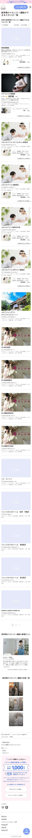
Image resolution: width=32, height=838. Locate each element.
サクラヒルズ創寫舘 (8, 94)
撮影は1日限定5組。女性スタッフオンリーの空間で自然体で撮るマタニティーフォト (15, 50)
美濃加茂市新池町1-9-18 (9, 481)
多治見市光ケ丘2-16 (8, 580)
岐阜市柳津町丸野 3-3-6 (9, 145)
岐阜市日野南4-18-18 (9, 54)
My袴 (3, 827)
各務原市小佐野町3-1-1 (9, 187)
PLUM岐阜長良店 (7, 413)
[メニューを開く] (30, 7)
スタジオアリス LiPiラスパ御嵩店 (13, 270)
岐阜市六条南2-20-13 (9, 448)
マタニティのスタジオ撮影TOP (19, 734)
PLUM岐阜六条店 (7, 446)
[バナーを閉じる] (2, 2)
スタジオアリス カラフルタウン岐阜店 (14, 142)
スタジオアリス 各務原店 (10, 185)
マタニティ (5, 753)
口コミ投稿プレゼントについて (10, 744)
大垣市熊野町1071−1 (8, 350)
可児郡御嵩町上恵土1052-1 (10, 272)
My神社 (3, 830)
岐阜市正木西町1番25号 (9, 230)
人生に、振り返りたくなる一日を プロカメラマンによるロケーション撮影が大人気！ (15, 99)
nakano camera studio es (10, 610)
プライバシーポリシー (8, 822)
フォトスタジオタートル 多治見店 (13, 578)
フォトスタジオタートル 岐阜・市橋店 (15, 512)
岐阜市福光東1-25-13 (9, 415)
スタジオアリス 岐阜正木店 (10, 227)
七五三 (4, 750)
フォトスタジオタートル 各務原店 (13, 545)
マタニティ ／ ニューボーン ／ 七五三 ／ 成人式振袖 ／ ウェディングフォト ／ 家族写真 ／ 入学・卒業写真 (15, 56)
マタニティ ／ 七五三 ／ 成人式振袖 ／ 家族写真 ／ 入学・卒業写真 (15, 516)
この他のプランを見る (23, 67)
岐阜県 (11, 736)
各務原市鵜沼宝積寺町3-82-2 (11, 102)
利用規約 (4, 819)
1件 (16, 96)
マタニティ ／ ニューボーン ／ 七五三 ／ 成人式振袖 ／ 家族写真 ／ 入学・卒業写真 (15, 147)
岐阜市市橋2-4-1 (7, 514)
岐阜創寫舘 (5, 48)
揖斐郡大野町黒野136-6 (9, 613)
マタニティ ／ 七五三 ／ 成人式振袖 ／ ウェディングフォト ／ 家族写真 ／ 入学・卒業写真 (15, 104)
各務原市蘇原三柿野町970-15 (11, 547)
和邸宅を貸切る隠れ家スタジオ (9, 314)
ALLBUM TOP (6, 734)
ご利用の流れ (5, 742)
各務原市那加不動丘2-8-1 (10, 382)
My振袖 (3, 825)
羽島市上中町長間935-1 (9, 317)
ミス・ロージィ (6, 479)
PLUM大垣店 (5, 347)
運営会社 (4, 816)
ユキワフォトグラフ (8, 312)
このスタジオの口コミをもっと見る (17, 669)
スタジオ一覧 (4, 736)
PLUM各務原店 (6, 380)
